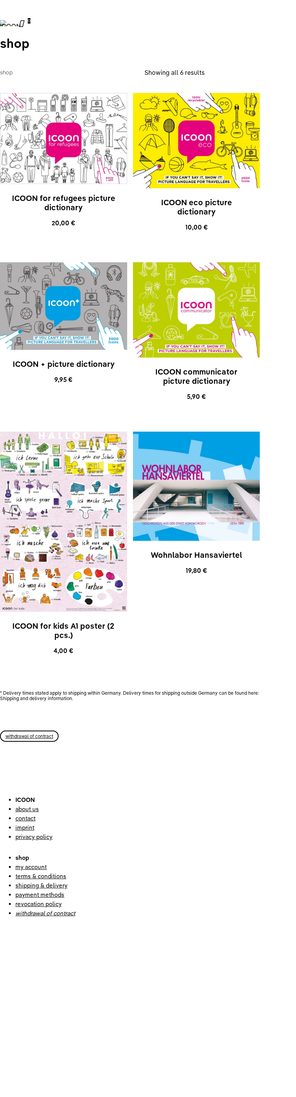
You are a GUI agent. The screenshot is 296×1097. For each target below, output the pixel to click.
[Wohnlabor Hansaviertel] (196, 486)
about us (27, 809)
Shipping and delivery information (36, 698)
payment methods (39, 894)
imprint (24, 827)
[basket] (22, 23)
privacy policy (33, 836)
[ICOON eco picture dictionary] (196, 140)
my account (31, 867)
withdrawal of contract (45, 913)
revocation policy (38, 904)
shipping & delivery (41, 885)
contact (25, 818)
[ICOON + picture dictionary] (63, 306)
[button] (29, 736)
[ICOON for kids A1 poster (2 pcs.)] (63, 522)
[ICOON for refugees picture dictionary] (63, 138)
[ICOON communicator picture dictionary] (196, 310)
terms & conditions (40, 876)
